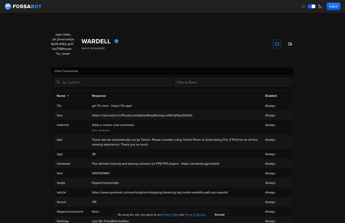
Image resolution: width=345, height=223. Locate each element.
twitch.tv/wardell (93, 48)
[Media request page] (290, 44)
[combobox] (232, 82)
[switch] (311, 6)
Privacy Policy (170, 215)
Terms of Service (195, 215)
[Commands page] (277, 44)
